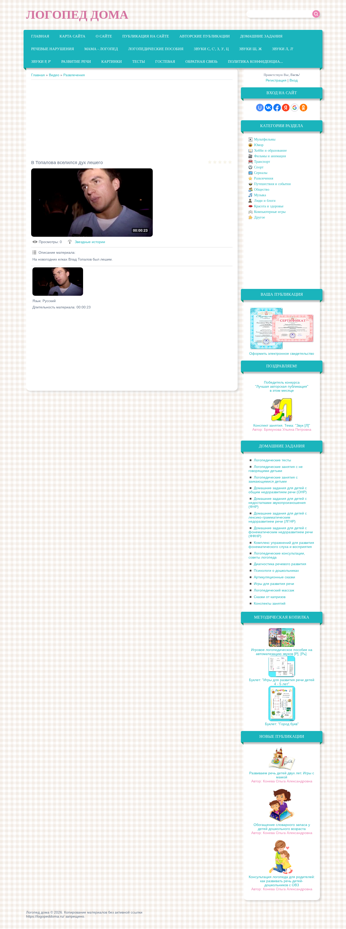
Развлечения (74, 75)
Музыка (260, 195)
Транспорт (262, 162)
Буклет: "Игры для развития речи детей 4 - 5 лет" (281, 682)
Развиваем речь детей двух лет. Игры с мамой (281, 775)
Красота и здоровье (268, 206)
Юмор (258, 145)
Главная (38, 75)
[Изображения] (57, 281)
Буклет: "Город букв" (282, 724)
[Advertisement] (132, 117)
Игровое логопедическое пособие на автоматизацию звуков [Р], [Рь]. (281, 652)
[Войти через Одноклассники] (303, 107)
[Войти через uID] (260, 107)
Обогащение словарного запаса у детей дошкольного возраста (282, 827)
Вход (294, 80)
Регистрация (276, 80)
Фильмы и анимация (270, 156)
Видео (54, 75)
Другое (259, 217)
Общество (261, 189)
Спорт (258, 167)
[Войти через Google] (295, 108)
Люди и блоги (265, 201)
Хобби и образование (270, 150)
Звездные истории (90, 242)
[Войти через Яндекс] (286, 107)
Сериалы (260, 173)
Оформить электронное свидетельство (281, 353)
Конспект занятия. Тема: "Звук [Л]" (281, 425)
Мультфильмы (264, 139)
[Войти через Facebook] (277, 107)
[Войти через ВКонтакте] (268, 107)
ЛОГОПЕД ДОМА (77, 14)
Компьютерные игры (269, 212)
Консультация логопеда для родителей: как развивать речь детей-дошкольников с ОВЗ (282, 881)
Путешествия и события (272, 184)
